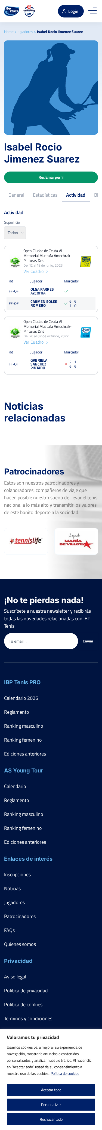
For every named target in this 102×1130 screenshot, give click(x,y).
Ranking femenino (23, 740)
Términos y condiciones (28, 1018)
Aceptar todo (51, 1090)
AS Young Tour (23, 770)
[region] (51, 1079)
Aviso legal (15, 976)
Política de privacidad (26, 990)
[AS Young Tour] (29, 11)
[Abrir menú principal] (92, 11)
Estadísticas (45, 195)
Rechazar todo (51, 1119)
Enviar (88, 641)
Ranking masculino (23, 726)
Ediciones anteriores (25, 753)
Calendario (15, 786)
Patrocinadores (20, 916)
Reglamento (16, 712)
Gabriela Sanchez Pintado (38, 363)
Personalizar (51, 1104)
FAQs (9, 930)
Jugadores (25, 31)
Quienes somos (20, 944)
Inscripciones (17, 874)
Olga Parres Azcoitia (42, 291)
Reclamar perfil (51, 177)
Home (9, 31)
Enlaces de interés (28, 858)
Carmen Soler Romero (43, 303)
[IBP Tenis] (11, 11)
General (16, 195)
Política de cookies (65, 1073)
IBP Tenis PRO (22, 682)
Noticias (12, 888)
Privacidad (18, 961)
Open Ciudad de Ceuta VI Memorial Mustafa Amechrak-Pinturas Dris (47, 255)
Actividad (75, 195)
